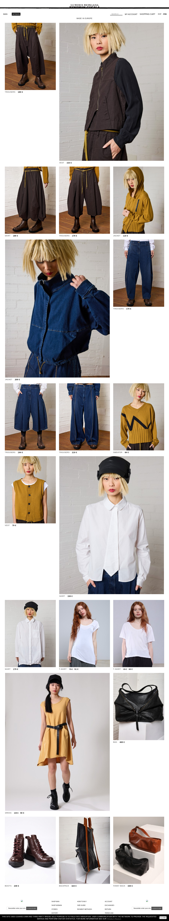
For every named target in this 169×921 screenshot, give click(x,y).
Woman (16, 14)
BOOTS (8, 886)
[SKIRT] (30, 200)
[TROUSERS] (30, 56)
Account (108, 901)
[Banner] (84, 4)
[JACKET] (138, 200)
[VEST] (111, 92)
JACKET (117, 236)
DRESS (8, 813)
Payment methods (84, 909)
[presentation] (7, 56)
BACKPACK (64, 886)
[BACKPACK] (84, 850)
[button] (24, 88)
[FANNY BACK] (138, 850)
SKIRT (8, 236)
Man (5, 14)
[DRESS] (57, 742)
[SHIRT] (111, 525)
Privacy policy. (114, 919)
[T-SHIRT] (84, 633)
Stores (54, 909)
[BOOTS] (30, 850)
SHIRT (62, 596)
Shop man (55, 901)
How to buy (82, 901)
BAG (115, 742)
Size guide (81, 905)
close (163, 918)
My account (131, 14)
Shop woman (56, 905)
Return (108, 909)
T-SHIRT (63, 669)
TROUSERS (10, 92)
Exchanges (109, 905)
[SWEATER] (138, 417)
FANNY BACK (119, 886)
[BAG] (138, 706)
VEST (61, 163)
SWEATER (117, 452)
